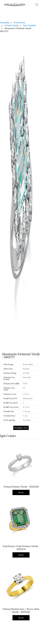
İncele (21, 492)
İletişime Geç (21, 427)
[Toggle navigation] (37, 4)
